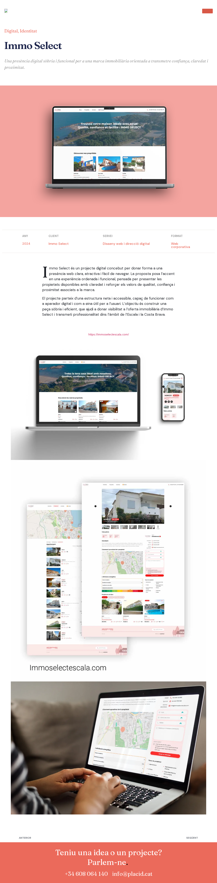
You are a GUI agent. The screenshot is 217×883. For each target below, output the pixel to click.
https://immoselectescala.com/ (108, 334)
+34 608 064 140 (86, 873)
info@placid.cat (132, 873)
